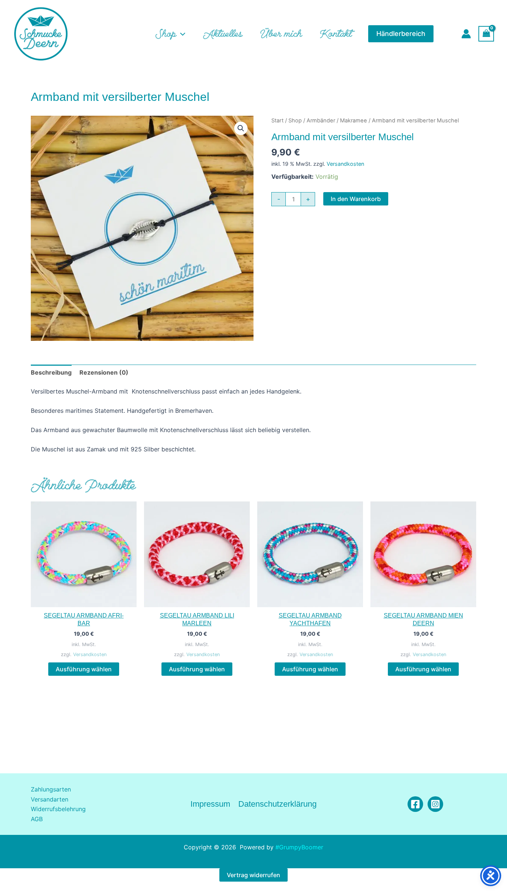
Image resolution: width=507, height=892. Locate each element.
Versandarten (49, 799)
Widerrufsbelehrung (58, 809)
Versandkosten (345, 164)
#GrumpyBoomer (299, 847)
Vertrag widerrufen (253, 875)
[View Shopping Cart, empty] (486, 33)
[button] (180, 33)
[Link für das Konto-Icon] (466, 34)
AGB (37, 819)
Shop (295, 120)
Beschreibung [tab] (51, 372)
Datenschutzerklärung (277, 804)
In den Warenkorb (356, 199)
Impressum (210, 804)
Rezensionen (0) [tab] (103, 372)
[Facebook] (415, 804)
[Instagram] (435, 804)
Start (277, 120)
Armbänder (321, 120)
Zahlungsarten (51, 789)
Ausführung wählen (84, 669)
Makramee (353, 120)
